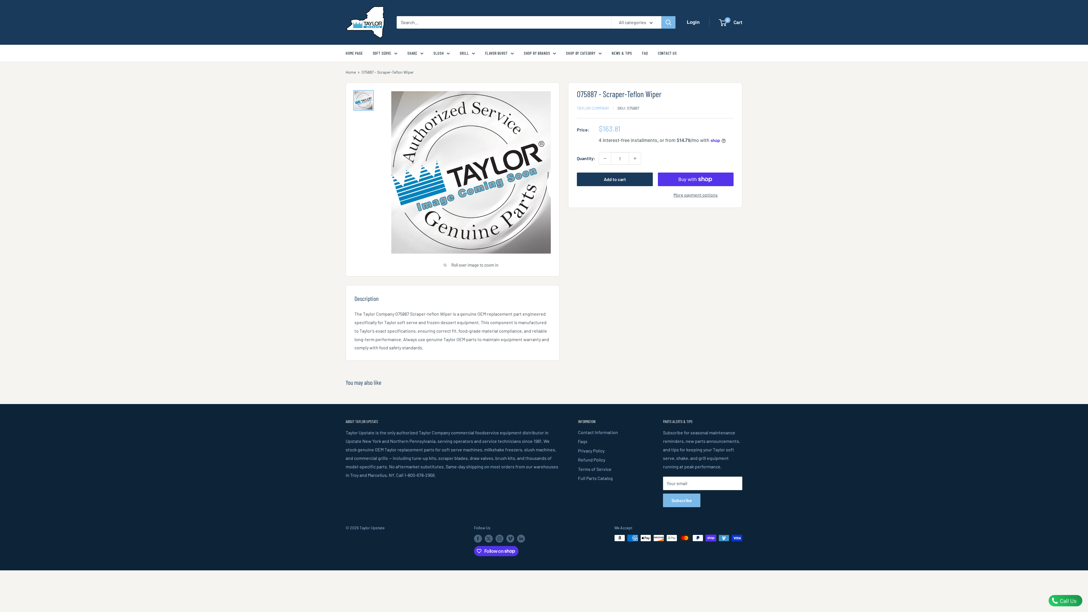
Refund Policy (591, 459)
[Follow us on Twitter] (489, 539)
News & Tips (622, 53)
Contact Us (667, 53)
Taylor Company (593, 108)
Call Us (1068, 600)
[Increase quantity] (635, 158)
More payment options (695, 194)
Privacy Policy (591, 450)
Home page (354, 53)
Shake (412, 53)
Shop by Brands (537, 53)
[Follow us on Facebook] (478, 539)
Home (351, 72)
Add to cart (615, 179)
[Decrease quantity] (605, 158)
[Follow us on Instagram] (499, 539)
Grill (464, 53)
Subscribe (682, 500)
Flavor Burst (496, 53)
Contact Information (598, 432)
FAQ (645, 53)
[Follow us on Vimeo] (510, 539)
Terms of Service (594, 469)
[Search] (668, 22)
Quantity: (586, 158)
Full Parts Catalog (595, 478)
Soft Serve (382, 53)
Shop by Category (580, 53)
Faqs (582, 441)
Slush (439, 53)
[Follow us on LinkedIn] (521, 539)
